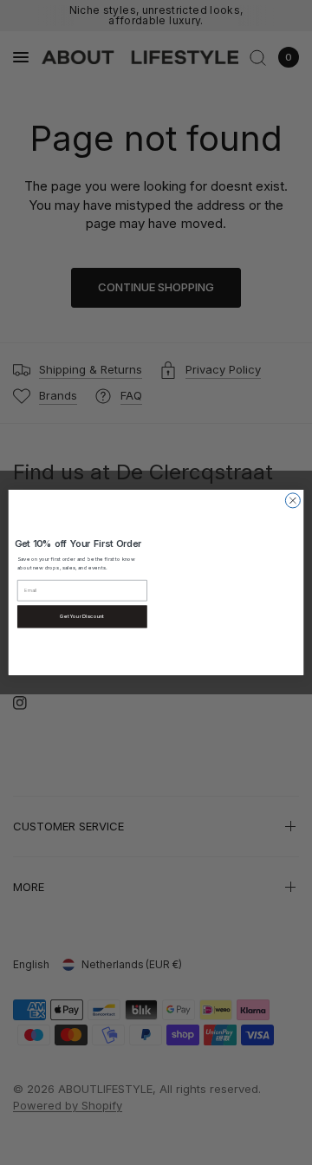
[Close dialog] (292, 500)
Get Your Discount (82, 617)
